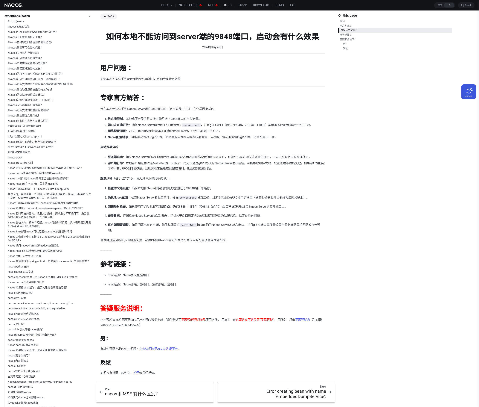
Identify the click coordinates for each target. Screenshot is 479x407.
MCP (211, 5)
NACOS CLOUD (189, 5)
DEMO (279, 5)
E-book (242, 5)
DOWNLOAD (261, 5)
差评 (136, 373)
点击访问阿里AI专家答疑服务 (158, 349)
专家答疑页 (302, 319)
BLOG (228, 5)
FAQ (292, 5)
